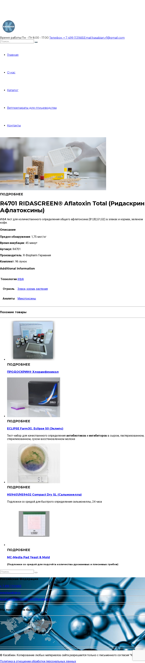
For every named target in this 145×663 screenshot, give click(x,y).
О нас (11, 72)
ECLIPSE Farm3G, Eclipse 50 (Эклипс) (35, 428)
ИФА (21, 279)
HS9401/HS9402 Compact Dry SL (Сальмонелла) (44, 494)
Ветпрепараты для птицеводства (32, 107)
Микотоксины (27, 298)
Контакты (14, 125)
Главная (13, 55)
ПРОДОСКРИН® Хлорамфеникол (33, 372)
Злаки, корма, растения (33, 289)
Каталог (12, 90)
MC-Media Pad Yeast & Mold (28, 557)
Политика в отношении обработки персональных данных (38, 661)
